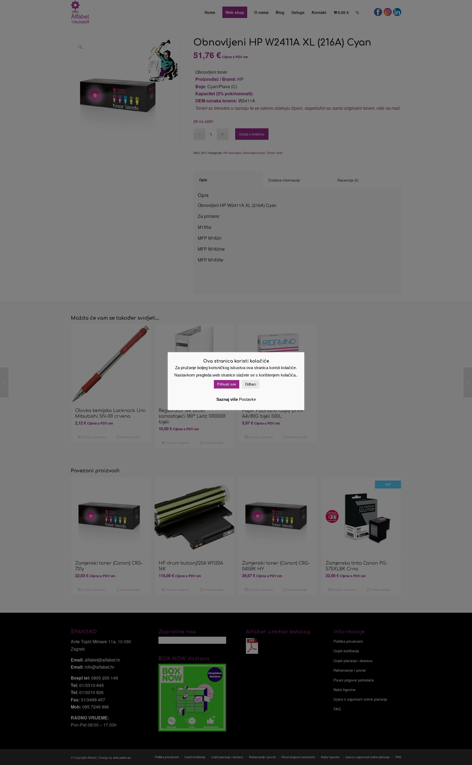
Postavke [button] (247, 399)
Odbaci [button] (250, 384)
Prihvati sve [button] (226, 384)
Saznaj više (227, 399)
